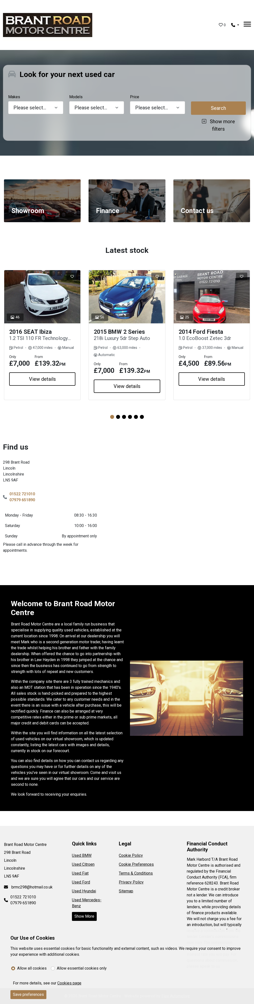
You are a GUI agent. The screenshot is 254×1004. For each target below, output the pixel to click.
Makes (14, 97)
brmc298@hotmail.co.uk (31, 887)
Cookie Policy (131, 855)
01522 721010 (22, 494)
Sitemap (126, 891)
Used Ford (81, 882)
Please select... (151, 108)
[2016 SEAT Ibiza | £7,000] (42, 296)
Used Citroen (83, 864)
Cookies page (69, 983)
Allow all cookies (32, 968)
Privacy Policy (131, 882)
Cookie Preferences (136, 864)
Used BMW (82, 855)
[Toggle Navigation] (247, 25)
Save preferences (28, 994)
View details (42, 379)
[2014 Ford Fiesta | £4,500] (212, 296)
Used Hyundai (84, 891)
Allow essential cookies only (82, 968)
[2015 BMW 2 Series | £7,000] (127, 296)
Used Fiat (80, 873)
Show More (84, 916)
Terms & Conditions (136, 873)
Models (76, 97)
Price (134, 97)
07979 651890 (22, 500)
